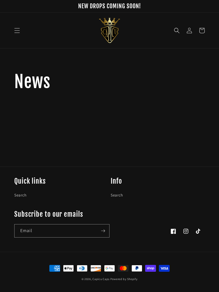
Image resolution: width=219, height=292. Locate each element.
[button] (17, 30)
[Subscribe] (103, 231)
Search (20, 195)
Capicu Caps (101, 279)
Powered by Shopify (124, 279)
